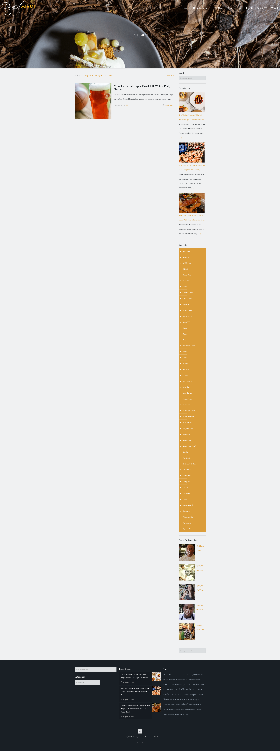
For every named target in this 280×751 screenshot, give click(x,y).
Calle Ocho (186, 281)
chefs (200, 674)
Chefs (185, 286)
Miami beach (188, 689)
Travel (185, 499)
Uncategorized (188, 505)
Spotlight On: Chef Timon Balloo (199, 608)
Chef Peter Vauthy (200, 548)
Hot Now (186, 369)
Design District (188, 310)
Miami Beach (187, 399)
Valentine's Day (188, 517)
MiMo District (187, 422)
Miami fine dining (179, 695)
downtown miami (195, 679)
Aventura (186, 257)
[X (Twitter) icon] (140, 742)
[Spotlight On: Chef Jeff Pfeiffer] (187, 572)
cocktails (167, 679)
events (168, 684)
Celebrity (190, 675)
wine (172, 714)
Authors (109, 75)
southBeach (192, 704)
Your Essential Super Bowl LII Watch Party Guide (142, 87)
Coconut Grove (188, 292)
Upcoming (186, 511)
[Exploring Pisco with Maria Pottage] (187, 631)
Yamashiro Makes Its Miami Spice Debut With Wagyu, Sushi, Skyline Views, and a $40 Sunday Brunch (191, 218)
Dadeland (186, 304)
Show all (171, 75)
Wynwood (186, 529)
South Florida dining (190, 709)
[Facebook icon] (138, 742)
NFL (188, 699)
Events (185, 357)
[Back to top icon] (140, 731)
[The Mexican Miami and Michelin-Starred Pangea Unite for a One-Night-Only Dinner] (192, 102)
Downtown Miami (189, 345)
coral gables (182, 679)
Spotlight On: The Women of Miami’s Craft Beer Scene (200, 588)
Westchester (187, 523)
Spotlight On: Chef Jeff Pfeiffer (200, 568)
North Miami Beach (189, 446)
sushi (165, 714)
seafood (173, 705)
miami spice (181, 699)
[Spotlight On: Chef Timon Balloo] (187, 612)
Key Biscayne (187, 381)
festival (174, 684)
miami (176, 689)
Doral (184, 340)
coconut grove (174, 679)
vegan (169, 714)
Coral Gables (187, 298)
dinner (185, 328)
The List (185, 487)
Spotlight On (187, 475)
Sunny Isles (187, 481)
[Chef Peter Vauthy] (187, 552)
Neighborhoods (188, 428)
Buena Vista (187, 275)
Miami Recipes (190, 694)
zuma (187, 714)
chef (195, 674)
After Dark (186, 251)
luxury (169, 689)
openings (193, 699)
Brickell (185, 269)
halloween (196, 685)
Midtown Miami (188, 416)
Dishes (185, 334)
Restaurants (167, 705)
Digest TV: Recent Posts (188, 540)
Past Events (186, 458)
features (185, 363)
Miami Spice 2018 (189, 410)
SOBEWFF (187, 470)
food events (190, 684)
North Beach (187, 434)
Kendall (185, 375)
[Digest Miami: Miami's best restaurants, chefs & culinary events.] (18, 8)
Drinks (185, 351)
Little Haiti (186, 387)
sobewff (184, 704)
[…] (180, 137)
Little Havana (187, 393)
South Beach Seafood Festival (177, 709)
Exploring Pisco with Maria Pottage (200, 628)
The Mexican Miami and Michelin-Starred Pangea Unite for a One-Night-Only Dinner (192, 118)
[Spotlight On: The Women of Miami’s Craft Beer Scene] (187, 592)
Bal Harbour (187, 263)
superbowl (198, 709)
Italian (202, 684)
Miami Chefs (171, 695)
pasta (197, 699)
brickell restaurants (176, 675)
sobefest (178, 704)
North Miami (187, 440)
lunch (165, 690)
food (186, 684)
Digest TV (186, 322)
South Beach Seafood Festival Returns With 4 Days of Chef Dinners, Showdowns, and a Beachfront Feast (192, 168)
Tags (99, 75)
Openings (186, 452)
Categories (87, 75)
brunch (186, 675)
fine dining (180, 684)
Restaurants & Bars (189, 464)
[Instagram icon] (142, 742)
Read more (169, 105)
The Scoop (186, 493)
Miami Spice (187, 405)
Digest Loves (187, 316)
